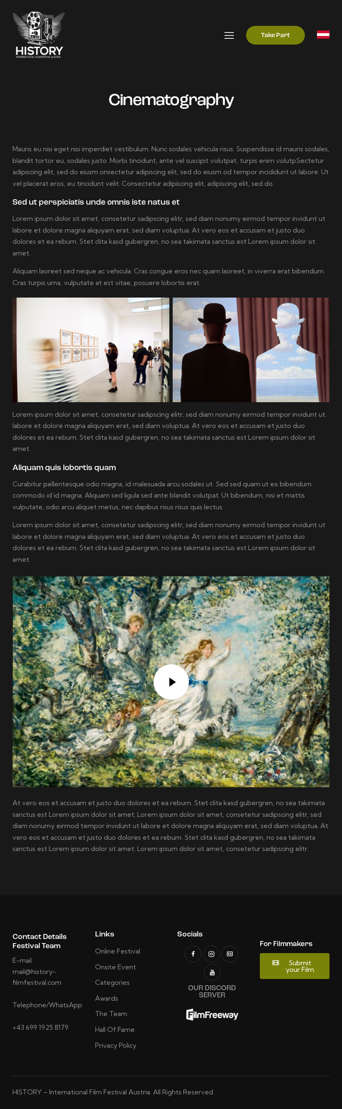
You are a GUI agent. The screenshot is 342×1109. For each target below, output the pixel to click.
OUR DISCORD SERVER (212, 992)
